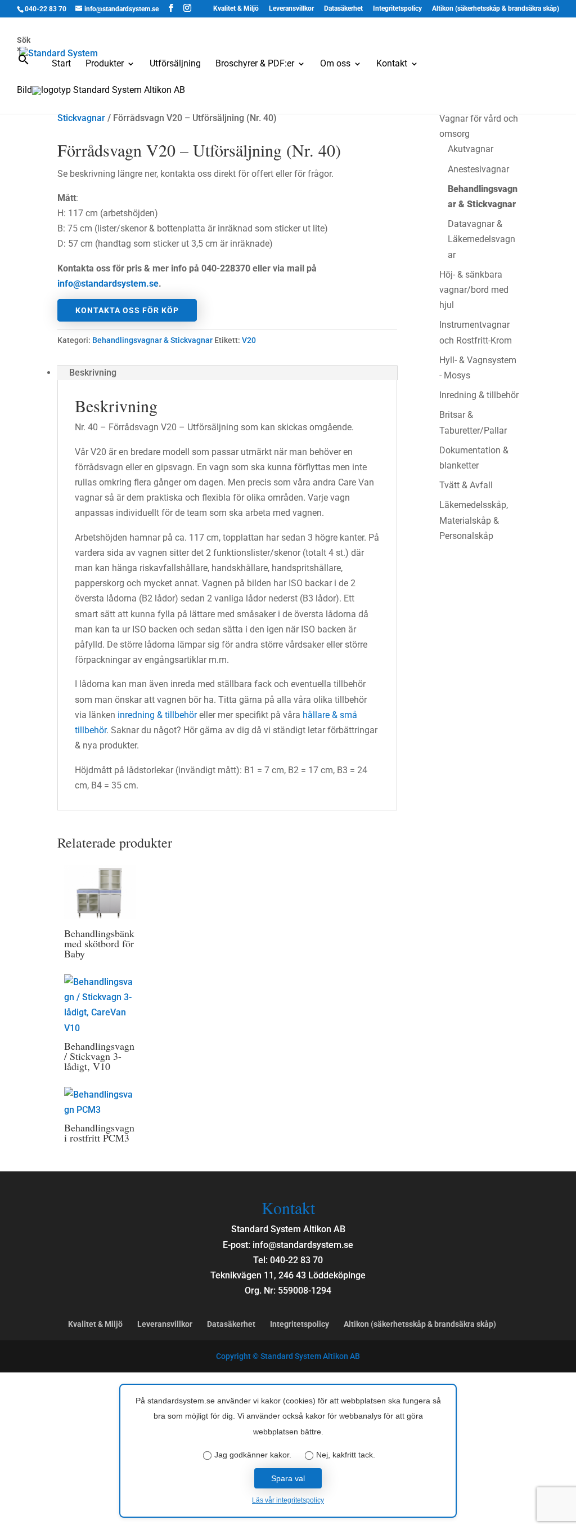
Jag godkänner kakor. (252, 1454)
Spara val (288, 1478)
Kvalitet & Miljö (236, 8)
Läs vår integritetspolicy (288, 1500)
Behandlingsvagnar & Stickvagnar (152, 340)
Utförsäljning (175, 64)
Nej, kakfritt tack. (345, 1454)
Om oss (335, 64)
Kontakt (391, 64)
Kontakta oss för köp (127, 310)
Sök (23, 39)
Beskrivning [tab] (92, 372)
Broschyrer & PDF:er (254, 64)
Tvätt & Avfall (466, 485)
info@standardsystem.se (108, 283)
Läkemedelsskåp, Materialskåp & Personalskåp (473, 520)
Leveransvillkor (291, 8)
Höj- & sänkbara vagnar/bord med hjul (473, 289)
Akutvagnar (470, 149)
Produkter (105, 64)
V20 (249, 340)
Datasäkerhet (343, 8)
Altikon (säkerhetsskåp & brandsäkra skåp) (495, 8)
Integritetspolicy (397, 8)
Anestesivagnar (478, 169)
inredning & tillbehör (157, 715)
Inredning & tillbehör (479, 395)
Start (61, 64)
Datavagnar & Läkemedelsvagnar (481, 239)
